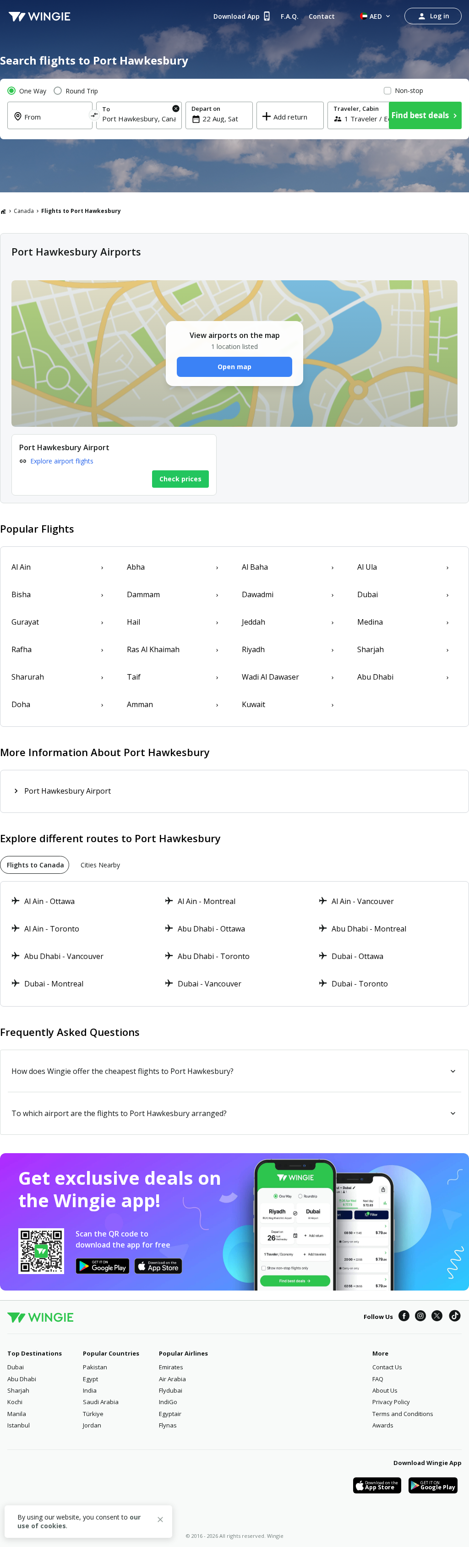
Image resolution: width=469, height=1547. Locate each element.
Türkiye (93, 1414)
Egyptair (170, 1414)
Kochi (14, 1402)
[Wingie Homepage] (39, 16)
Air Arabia (172, 1379)
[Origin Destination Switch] (94, 116)
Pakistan (95, 1367)
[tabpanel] (234, 944)
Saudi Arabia (101, 1402)
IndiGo (168, 1402)
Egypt (90, 1379)
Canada (24, 211)
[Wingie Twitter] (436, 1317)
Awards (382, 1425)
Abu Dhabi (21, 1379)
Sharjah (18, 1390)
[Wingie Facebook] (403, 1317)
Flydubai (170, 1390)
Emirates (171, 1367)
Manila (16, 1414)
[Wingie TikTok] (455, 1317)
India (90, 1390)
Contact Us (387, 1367)
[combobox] (55, 122)
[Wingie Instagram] (420, 1317)
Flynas (168, 1425)
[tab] (34, 865)
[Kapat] (160, 1521)
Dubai (15, 1367)
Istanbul (18, 1425)
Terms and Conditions (402, 1414)
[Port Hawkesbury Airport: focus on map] (114, 465)
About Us (385, 1390)
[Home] (3, 211)
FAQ (377, 1379)
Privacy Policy (391, 1402)
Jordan (92, 1425)
